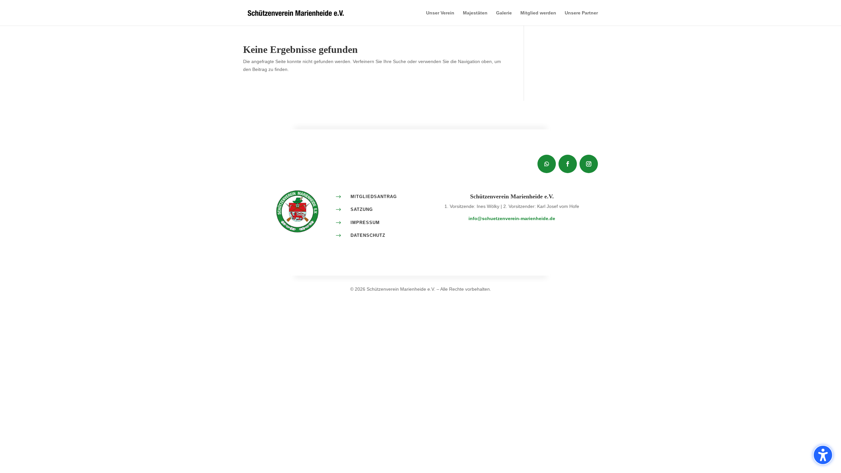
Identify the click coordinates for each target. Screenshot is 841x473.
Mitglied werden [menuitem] (538, 13)
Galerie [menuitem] (504, 13)
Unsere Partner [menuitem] (581, 13)
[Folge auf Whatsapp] (546, 164)
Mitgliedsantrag (374, 196)
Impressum (365, 222)
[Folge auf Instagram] (589, 164)
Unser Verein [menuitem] (440, 13)
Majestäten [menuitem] (475, 13)
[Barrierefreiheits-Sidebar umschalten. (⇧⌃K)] (823, 455)
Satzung (362, 209)
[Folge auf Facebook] (567, 164)
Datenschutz (368, 235)
